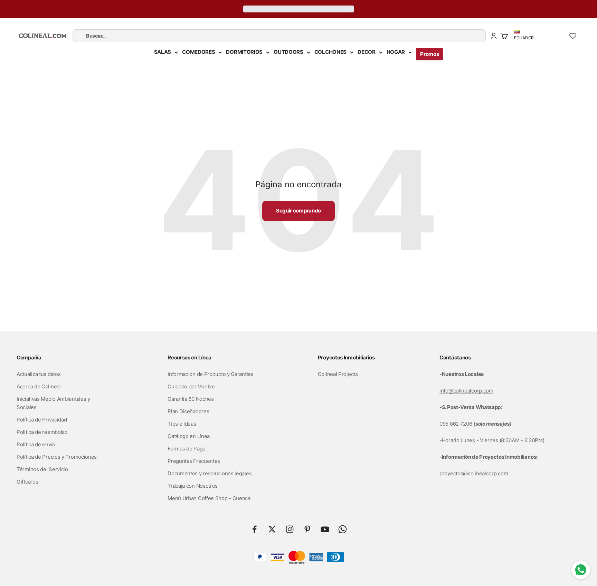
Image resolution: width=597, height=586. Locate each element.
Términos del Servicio (42, 469)
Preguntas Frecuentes (194, 461)
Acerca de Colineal (39, 386)
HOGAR (396, 52)
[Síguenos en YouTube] (325, 529)
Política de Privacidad (42, 419)
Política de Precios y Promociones (57, 457)
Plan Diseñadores (188, 411)
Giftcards (27, 481)
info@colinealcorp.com (466, 390)
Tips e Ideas (182, 423)
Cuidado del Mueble (191, 386)
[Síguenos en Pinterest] (307, 529)
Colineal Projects (338, 374)
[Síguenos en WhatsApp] (342, 529)
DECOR (367, 52)
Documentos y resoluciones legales (210, 473)
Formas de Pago (187, 448)
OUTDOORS (288, 52)
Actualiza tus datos (38, 374)
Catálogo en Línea (189, 436)
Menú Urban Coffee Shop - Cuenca (209, 498)
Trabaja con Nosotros (193, 486)
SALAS (162, 52)
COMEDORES (198, 52)
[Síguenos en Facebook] (254, 529)
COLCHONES (330, 52)
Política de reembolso (42, 432)
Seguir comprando (298, 210)
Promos (429, 54)
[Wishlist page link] (572, 35)
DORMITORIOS (244, 52)
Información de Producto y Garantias (210, 374)
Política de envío (36, 444)
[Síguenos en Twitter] (272, 529)
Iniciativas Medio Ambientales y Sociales (53, 403)
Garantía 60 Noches (191, 399)
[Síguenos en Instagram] (289, 529)
